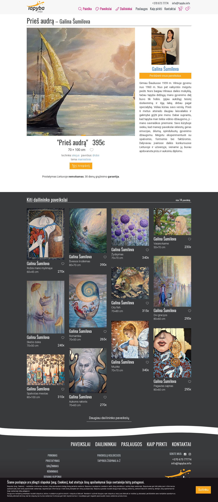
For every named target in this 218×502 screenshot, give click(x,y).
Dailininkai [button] (125, 8)
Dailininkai (105, 444)
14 (183, 200)
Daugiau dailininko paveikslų (109, 418)
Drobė (96, 155)
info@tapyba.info (181, 3)
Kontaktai (170, 8)
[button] (91, 149)
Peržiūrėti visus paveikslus (165, 75)
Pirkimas (52, 455)
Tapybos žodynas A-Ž (108, 461)
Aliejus (75, 155)
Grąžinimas (52, 466)
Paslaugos (142, 8)
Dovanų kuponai (52, 477)
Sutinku (203, 489)
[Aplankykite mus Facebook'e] (185, 454)
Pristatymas (53, 461)
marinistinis (84, 159)
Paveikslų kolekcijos (109, 455)
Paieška (87, 8)
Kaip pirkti (156, 8)
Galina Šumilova (165, 68)
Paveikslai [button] (105, 8)
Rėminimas (52, 471)
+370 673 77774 (160, 3)
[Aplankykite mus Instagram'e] (189, 454)
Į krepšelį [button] (82, 165)
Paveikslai (80, 444)
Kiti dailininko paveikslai (47, 199)
